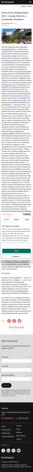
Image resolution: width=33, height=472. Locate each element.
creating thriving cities (20, 100)
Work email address (16, 375)
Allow (16, 251)
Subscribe (6, 385)
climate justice (7, 85)
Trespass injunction (7, 436)
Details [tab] (16, 219)
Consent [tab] (6, 219)
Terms (3, 426)
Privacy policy (6, 430)
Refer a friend (20, 436)
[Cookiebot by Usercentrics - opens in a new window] (23, 214)
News (18, 429)
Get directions (8, 418)
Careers (19, 426)
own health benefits (20, 291)
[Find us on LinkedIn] (8, 451)
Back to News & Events (16, 327)
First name (16, 357)
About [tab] (27, 219)
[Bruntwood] (7, 2)
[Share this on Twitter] (9, 321)
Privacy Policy (20, 393)
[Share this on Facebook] (14, 321)
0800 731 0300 (27, 6)
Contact (18, 439)
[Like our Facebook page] (3, 451)
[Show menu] (30, 2)
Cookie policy (5, 433)
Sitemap (19, 432)
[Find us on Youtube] (19, 451)
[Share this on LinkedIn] (19, 321)
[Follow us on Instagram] (13, 451)
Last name (16, 366)
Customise (15, 256)
